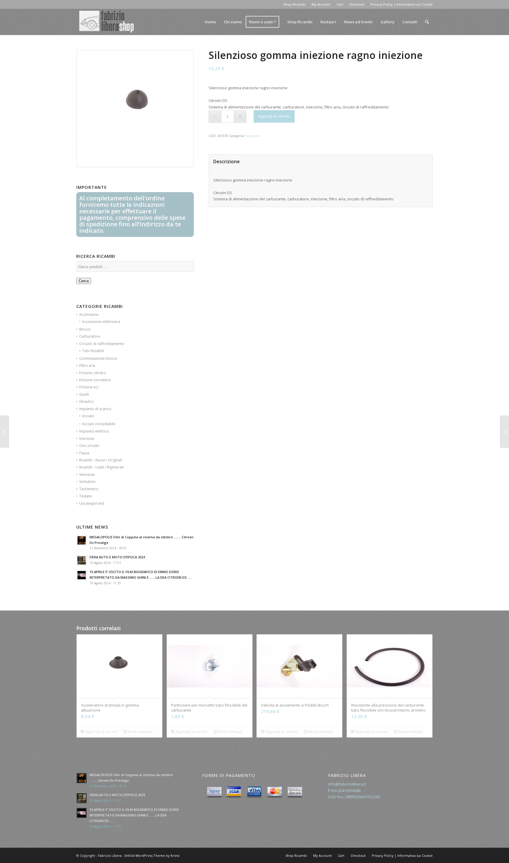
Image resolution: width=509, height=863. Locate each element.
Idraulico (86, 401)
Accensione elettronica (101, 321)
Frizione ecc (89, 387)
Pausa (84, 453)
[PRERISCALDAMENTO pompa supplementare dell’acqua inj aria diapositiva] (504, 431)
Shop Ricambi (294, 4)
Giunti (84, 394)
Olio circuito (89, 445)
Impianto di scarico (95, 408)
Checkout (356, 4)
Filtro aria (87, 365)
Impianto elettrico (94, 431)
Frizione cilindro (92, 372)
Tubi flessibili (93, 350)
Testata (85, 496)
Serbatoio (87, 481)
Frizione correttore (95, 379)
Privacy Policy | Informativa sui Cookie (402, 4)
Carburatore (89, 336)
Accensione (88, 314)
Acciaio (88, 415)
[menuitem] (210, 22)
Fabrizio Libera (110, 855)
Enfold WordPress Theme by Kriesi (152, 855)
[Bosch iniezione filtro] (4, 431)
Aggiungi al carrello (274, 116)
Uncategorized (91, 503)
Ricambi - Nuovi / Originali (100, 460)
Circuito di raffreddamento (101, 343)
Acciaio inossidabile (98, 423)
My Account (321, 4)
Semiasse (87, 474)
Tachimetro (88, 488)
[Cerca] (427, 22)
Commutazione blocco (98, 358)
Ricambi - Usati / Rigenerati (101, 467)
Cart (339, 4)
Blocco (85, 329)
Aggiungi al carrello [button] (101, 731)
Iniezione (86, 438)
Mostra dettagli (140, 731)
